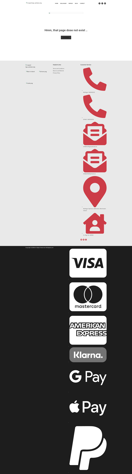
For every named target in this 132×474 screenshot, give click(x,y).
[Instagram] (86, 239)
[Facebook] (81, 239)
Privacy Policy (56, 73)
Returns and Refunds (58, 71)
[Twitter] (83, 239)
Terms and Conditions (58, 68)
